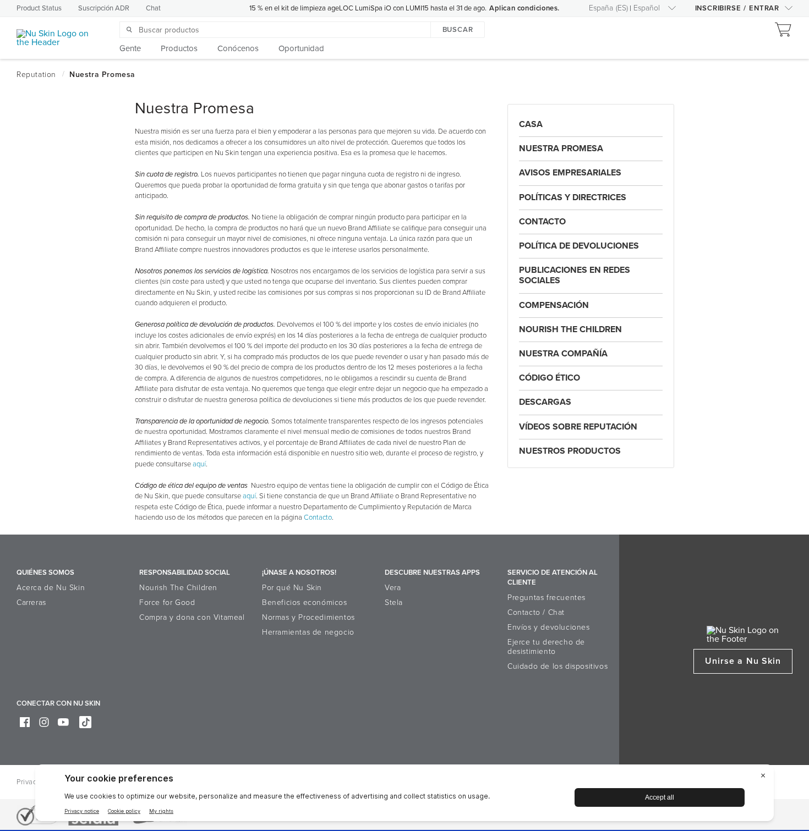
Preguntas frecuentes (546, 597)
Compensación (554, 305)
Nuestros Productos (570, 450)
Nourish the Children (570, 329)
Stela (394, 602)
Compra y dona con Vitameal (192, 617)
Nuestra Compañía (563, 353)
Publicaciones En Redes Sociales (574, 275)
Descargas (545, 402)
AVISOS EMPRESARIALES (570, 172)
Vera (393, 587)
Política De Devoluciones (579, 245)
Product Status (39, 8)
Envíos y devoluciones (548, 627)
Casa (531, 124)
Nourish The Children (178, 587)
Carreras (31, 602)
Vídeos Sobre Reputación (578, 426)
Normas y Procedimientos (308, 617)
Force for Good (167, 602)
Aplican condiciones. (524, 8)
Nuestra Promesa (561, 148)
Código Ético (549, 377)
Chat (153, 8)
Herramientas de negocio (308, 632)
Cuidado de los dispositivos (557, 666)
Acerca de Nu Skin (51, 587)
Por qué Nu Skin (292, 587)
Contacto (318, 517)
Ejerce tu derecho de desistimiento (546, 646)
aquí (199, 464)
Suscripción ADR (103, 8)
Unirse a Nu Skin (743, 661)
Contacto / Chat (536, 612)
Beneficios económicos (304, 602)
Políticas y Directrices (572, 197)
